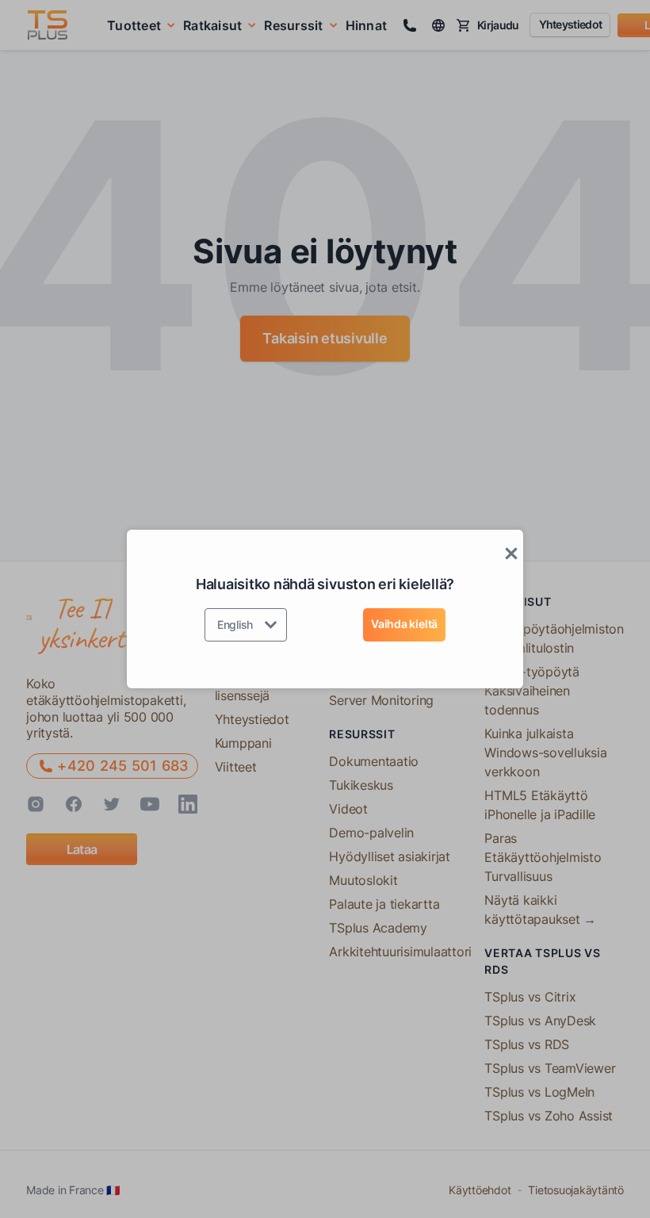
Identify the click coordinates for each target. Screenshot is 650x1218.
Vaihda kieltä (404, 623)
